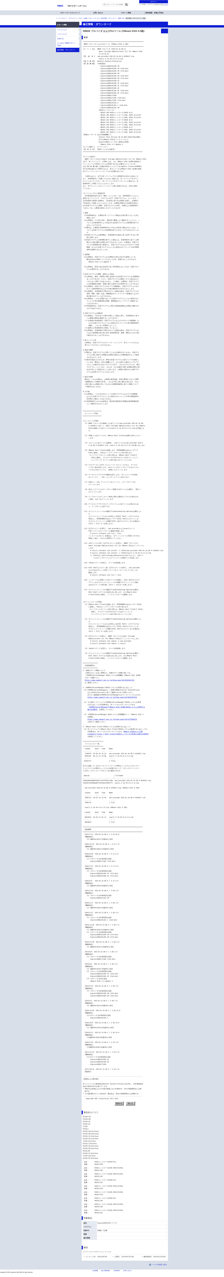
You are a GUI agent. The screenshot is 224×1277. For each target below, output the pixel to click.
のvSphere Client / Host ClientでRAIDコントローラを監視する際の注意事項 (118, 734)
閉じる (130, 1103)
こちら (165, 4)
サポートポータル (94, 18)
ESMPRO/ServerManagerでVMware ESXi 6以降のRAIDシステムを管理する (117, 707)
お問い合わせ (98, 13)
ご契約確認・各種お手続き (154, 13)
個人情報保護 (105, 1270)
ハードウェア (62, 30)
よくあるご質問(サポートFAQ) (66, 44)
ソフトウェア (62, 34)
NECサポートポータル (77, 6)
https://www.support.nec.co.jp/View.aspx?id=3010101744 (109, 680)
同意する (119, 1103)
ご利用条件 (116, 1270)
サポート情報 (83, 18)
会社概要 (95, 1270)
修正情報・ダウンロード (66, 50)
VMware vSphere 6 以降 (133, 731)
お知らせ (60, 38)
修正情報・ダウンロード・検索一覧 (112, 18)
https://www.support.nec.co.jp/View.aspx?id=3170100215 (112, 719)
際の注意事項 (92, 709)
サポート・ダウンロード (69, 18)
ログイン (153, 2)
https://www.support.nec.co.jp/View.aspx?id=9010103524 (112, 697)
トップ (58, 18)
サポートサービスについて (70, 13)
